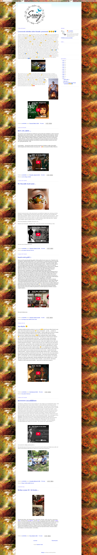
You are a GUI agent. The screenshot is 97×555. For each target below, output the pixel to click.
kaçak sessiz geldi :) (24, 257)
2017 (63, 69)
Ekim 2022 (65, 81)
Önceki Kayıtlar (55, 540)
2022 (63, 78)
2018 (63, 71)
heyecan (32, 250)
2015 (63, 65)
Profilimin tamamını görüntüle (67, 37)
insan (36, 319)
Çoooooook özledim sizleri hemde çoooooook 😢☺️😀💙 (37, 31)
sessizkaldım (70, 30)
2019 (63, 72)
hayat (29, 250)
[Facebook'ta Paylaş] (50, 123)
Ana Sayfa (35, 540)
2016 (63, 67)
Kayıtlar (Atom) (40, 544)
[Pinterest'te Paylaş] (51, 123)
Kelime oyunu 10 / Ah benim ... (28, 490)
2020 (63, 74)
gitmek (24, 250)
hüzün (30, 319)
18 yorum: (43, 248)
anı (22, 176)
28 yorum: (43, 481)
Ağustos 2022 (66, 79)
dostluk (29, 176)
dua (22, 393)
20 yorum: (41, 392)
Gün (27, 250)
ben (23, 176)
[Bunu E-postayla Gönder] (46, 123)
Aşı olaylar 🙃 (23, 326)
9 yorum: (43, 317)
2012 (63, 60)
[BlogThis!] (47, 123)
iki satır (33, 319)
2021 (63, 76)
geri (22, 250)
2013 (63, 62)
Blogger (42, 552)
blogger (26, 176)
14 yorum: (42, 123)
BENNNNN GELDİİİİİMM (27, 400)
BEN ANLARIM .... (24, 131)
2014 (63, 64)
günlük (29, 483)
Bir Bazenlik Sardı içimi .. (27, 184)
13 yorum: (41, 535)
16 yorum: (43, 174)
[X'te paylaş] (48, 123)
